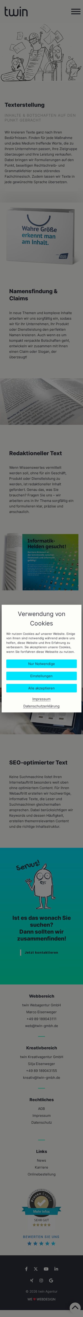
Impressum (42, 699)
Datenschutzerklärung (42, 706)
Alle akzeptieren (41, 688)
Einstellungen (41, 676)
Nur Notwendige (41, 664)
